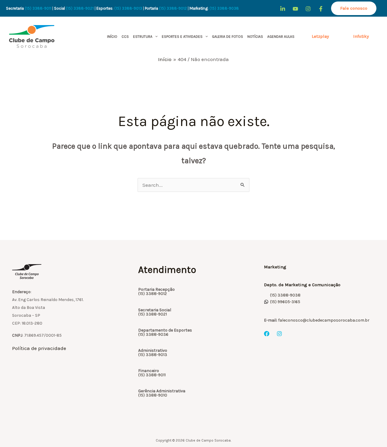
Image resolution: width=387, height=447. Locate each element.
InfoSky (361, 36)
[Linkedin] (282, 8)
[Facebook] (321, 8)
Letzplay (320, 36)
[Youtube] (295, 8)
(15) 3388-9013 (128, 8)
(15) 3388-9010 (152, 395)
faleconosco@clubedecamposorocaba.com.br (323, 320)
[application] (155, 36)
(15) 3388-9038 (225, 8)
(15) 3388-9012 (173, 8)
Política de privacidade (39, 348)
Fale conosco (353, 8)
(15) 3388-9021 (80, 8)
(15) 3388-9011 (38, 8)
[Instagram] (308, 8)
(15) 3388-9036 (153, 334)
